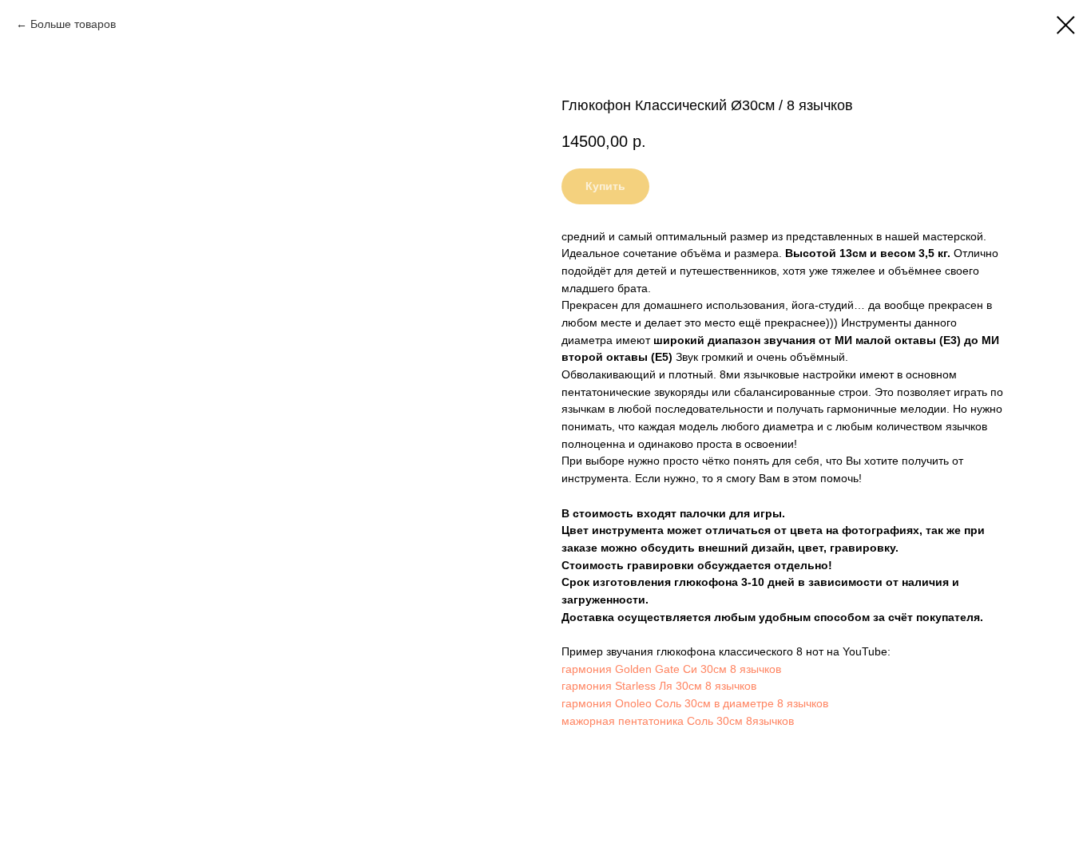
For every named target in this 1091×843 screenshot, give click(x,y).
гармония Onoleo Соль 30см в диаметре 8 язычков (694, 703)
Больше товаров (73, 24)
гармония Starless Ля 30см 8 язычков (658, 685)
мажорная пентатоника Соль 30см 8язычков (677, 720)
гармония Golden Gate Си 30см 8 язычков (671, 669)
